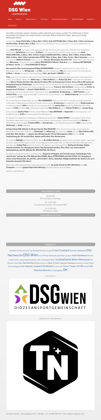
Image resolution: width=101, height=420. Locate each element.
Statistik (90, 19)
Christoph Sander (45, 251)
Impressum (12, 25)
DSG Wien (30, 255)
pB (35, 263)
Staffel (22, 266)
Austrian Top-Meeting (31, 251)
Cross (55, 250)
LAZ (38, 259)
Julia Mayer (61, 255)
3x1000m (12, 251)
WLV (51, 270)
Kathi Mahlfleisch (80, 255)
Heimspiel (52, 255)
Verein (18, 19)
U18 (81, 266)
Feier (46, 255)
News (10, 19)
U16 (77, 266)
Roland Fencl (43, 263)
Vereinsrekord (41, 270)
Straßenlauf (48, 266)
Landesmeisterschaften (27, 260)
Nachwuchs (28, 262)
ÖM (65, 270)
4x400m (20, 251)
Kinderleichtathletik (59, 19)
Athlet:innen (31, 19)
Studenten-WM (58, 266)
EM (43, 255)
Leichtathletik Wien (66, 259)
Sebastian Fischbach (83, 263)
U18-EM (86, 266)
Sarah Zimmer (53, 263)
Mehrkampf (84, 259)
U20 (91, 266)
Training (44, 19)
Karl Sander (68, 255)
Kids (16, 260)
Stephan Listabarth (33, 266)
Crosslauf (64, 250)
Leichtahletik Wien (47, 260)
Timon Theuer (69, 266)
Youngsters (58, 270)
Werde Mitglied (77, 19)
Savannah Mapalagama (68, 263)
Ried (38, 263)
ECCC (40, 255)
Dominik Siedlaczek (77, 250)
